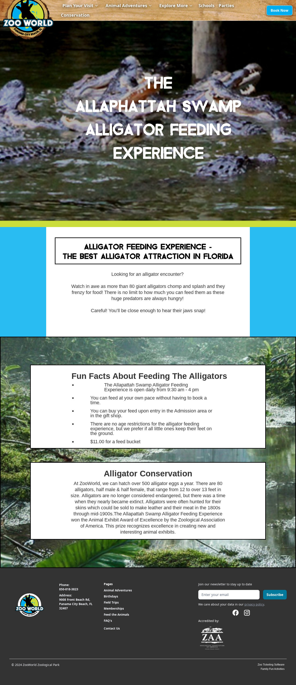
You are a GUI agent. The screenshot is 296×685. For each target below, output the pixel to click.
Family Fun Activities (273, 668)
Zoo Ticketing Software (271, 664)
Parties (226, 5)
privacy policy (254, 604)
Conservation (75, 15)
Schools (206, 5)
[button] (80, 5)
